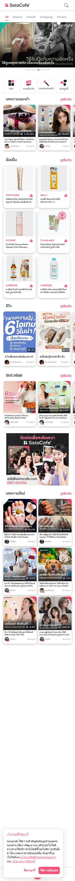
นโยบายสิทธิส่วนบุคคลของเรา (38, 857)
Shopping (46, 17)
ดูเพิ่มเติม (66, 99)
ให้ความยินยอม (49, 870)
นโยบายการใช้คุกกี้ (23, 861)
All (7, 17)
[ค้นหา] (66, 5)
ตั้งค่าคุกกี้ (29, 870)
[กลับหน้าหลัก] (18, 5)
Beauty (17, 17)
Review (62, 17)
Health (31, 17)
